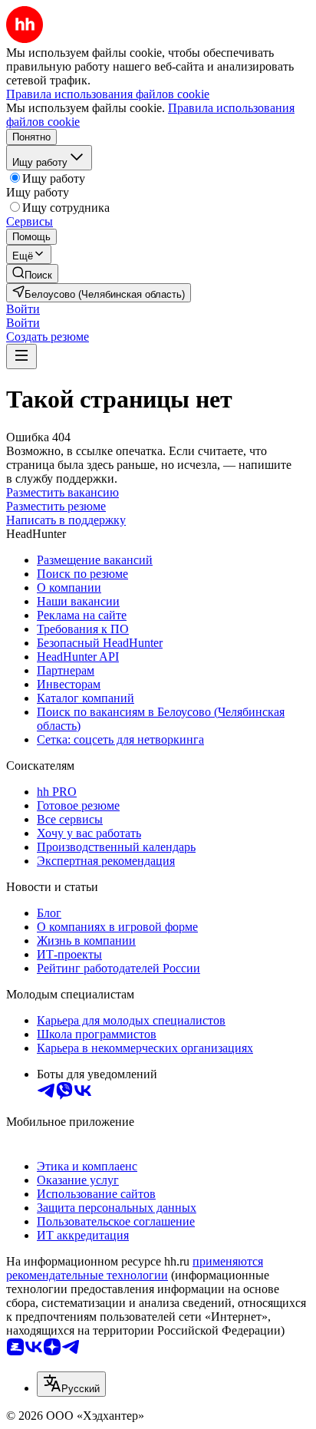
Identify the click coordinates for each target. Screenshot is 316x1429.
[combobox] (71, 1384)
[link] (32, 273)
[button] (23, 308)
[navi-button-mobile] (21, 356)
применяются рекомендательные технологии (134, 1268)
